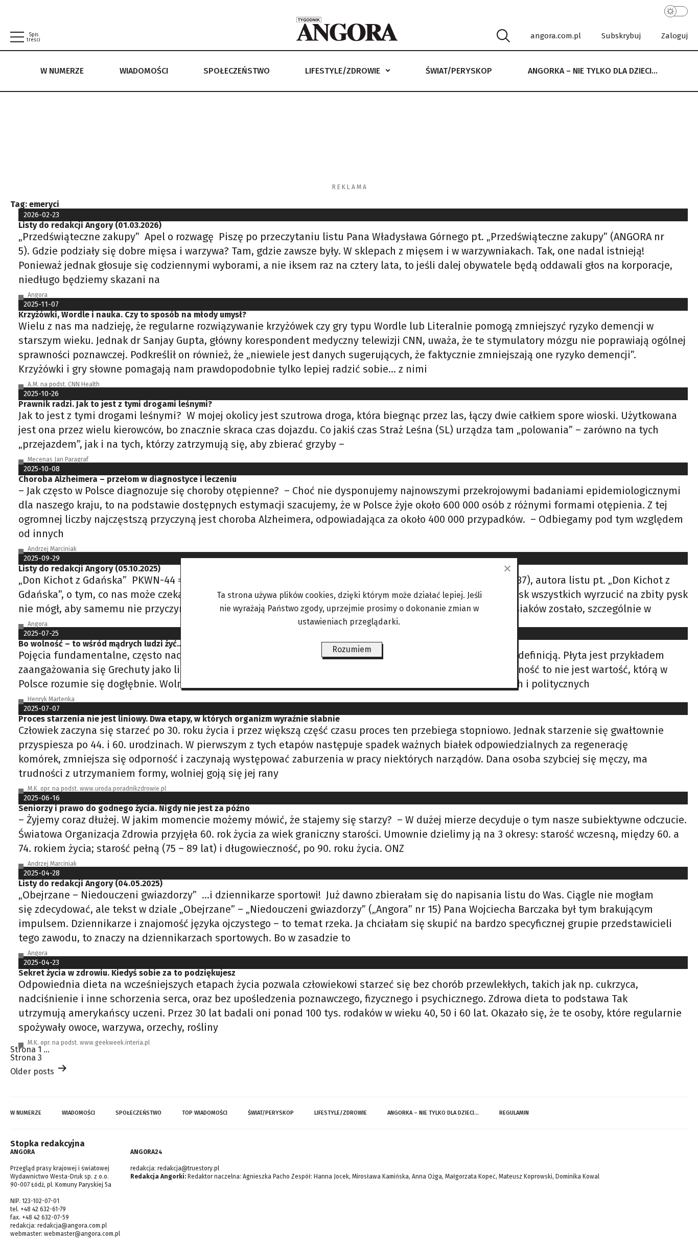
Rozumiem (351, 649)
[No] (507, 568)
